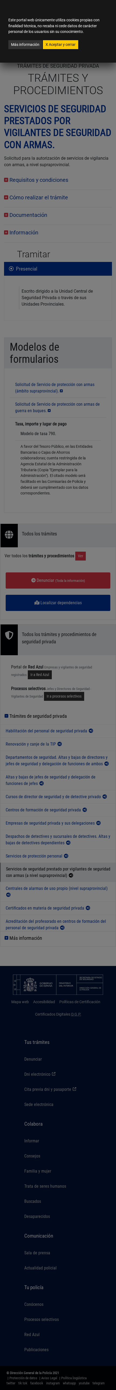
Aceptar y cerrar (61, 44)
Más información (25, 44)
